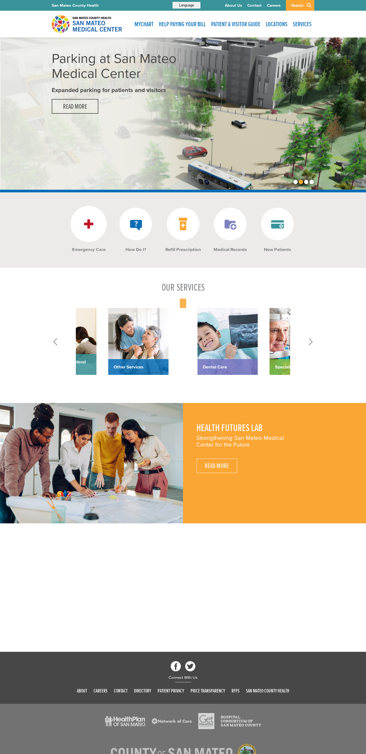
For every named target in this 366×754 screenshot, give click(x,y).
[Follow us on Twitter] (190, 666)
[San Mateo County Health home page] (86, 24)
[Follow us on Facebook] (176, 666)
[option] (183, 113)
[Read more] (88, 224)
